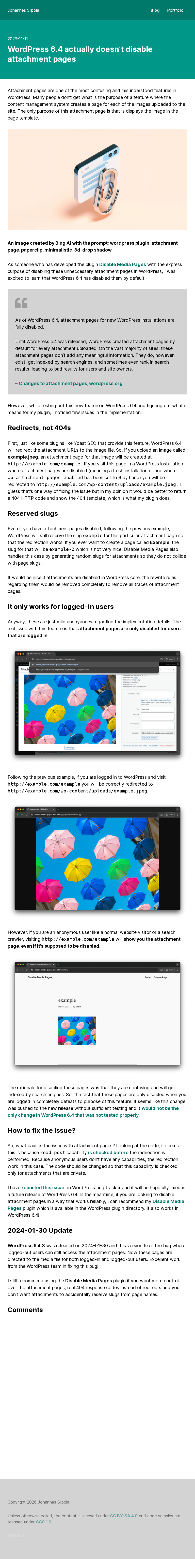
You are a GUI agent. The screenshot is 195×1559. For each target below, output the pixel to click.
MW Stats (17, 1535)
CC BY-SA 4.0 (124, 1515)
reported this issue (43, 1187)
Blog (155, 10)
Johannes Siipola (23, 10)
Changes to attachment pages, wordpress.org (71, 383)
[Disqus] (97, 1385)
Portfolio (175, 10)
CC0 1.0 (43, 1521)
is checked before (108, 1152)
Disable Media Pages (122, 264)
